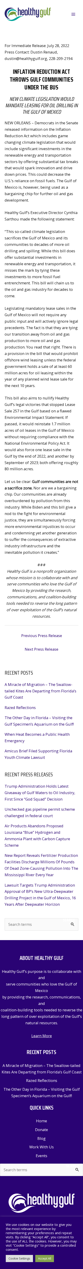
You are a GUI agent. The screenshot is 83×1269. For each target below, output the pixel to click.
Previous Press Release (41, 635)
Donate (41, 1129)
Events (41, 1155)
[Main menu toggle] (73, 14)
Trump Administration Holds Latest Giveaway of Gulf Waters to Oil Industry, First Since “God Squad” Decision (40, 792)
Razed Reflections (20, 707)
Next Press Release (41, 649)
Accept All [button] (44, 1258)
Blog (41, 1138)
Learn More (41, 1035)
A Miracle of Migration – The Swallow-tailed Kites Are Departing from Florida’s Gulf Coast (40, 691)
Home (41, 1120)
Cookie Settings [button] (19, 1258)
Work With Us (41, 1147)
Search (69, 920)
